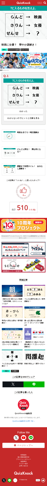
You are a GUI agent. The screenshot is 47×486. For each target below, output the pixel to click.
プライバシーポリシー (23, 459)
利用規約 (23, 455)
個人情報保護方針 (23, 457)
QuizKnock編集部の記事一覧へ (23, 421)
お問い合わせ (23, 466)
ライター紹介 (23, 463)
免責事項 (23, 461)
